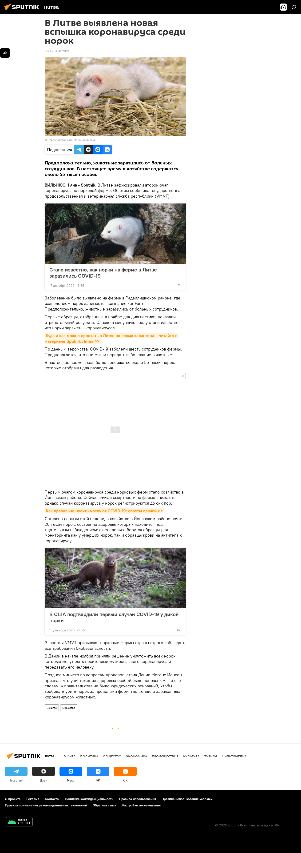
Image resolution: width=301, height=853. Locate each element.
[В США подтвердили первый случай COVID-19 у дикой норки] (115, 578)
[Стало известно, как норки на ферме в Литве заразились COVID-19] (115, 233)
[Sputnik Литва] (23, 11)
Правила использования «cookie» (187, 799)
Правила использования (137, 799)
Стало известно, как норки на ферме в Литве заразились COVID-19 (103, 273)
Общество (68, 708)
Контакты (52, 799)
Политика (89, 756)
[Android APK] (19, 822)
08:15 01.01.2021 (57, 51)
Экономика (136, 756)
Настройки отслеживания (141, 805)
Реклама (32, 799)
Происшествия (165, 756)
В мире (69, 756)
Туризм (210, 756)
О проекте (13, 799)
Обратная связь (104, 805)
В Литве (52, 708)
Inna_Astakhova (85, 140)
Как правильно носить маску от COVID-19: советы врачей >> (104, 511)
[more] (178, 285)
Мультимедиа (234, 756)
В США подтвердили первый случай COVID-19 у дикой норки (114, 617)
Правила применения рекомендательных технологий (46, 805)
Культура (191, 756)
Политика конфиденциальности (89, 799)
